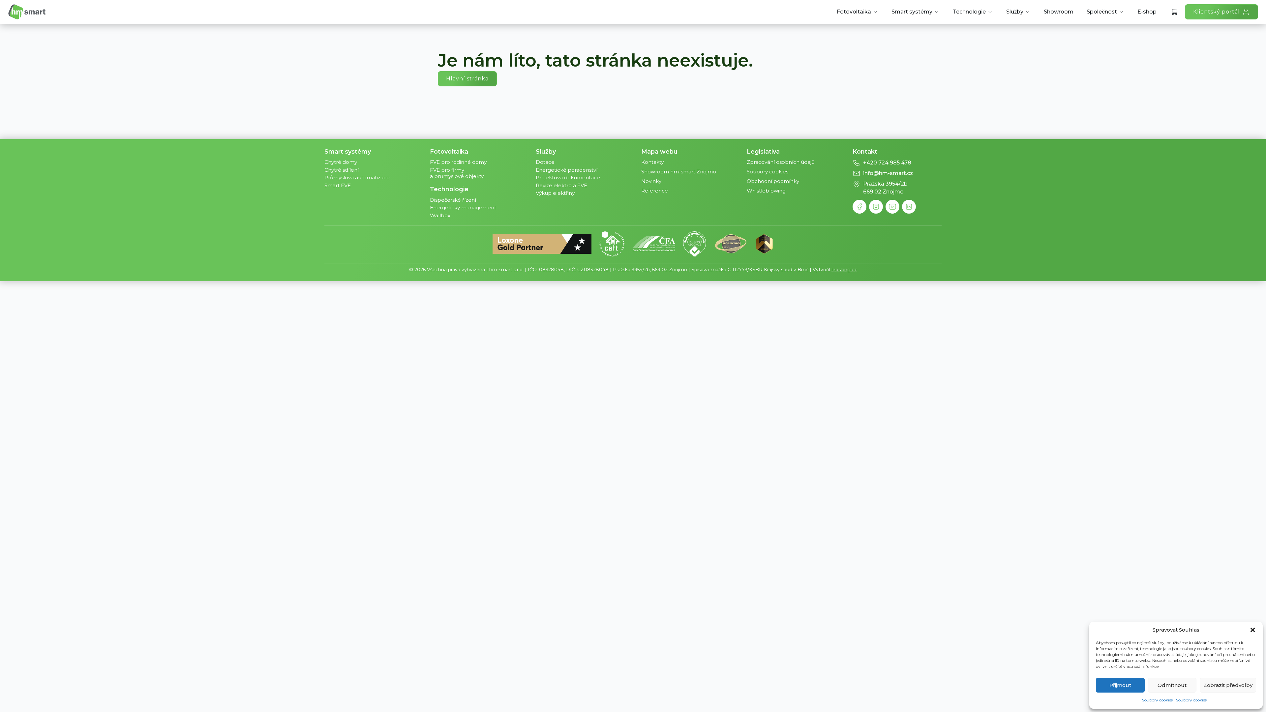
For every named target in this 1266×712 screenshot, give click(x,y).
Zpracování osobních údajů (781, 162)
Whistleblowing (766, 191)
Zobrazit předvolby (1227, 685)
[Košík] (1174, 12)
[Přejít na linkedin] (909, 207)
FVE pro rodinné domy (458, 162)
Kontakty (652, 162)
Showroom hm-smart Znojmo (678, 171)
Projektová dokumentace (568, 177)
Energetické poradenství (566, 170)
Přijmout (1120, 685)
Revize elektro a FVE (561, 185)
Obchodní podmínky (773, 181)
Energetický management (463, 207)
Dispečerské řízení (453, 200)
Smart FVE (337, 185)
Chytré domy (340, 162)
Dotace (545, 162)
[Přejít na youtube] (892, 207)
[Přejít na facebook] (859, 207)
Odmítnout (1172, 685)
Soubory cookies (1157, 699)
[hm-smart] (27, 12)
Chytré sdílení (341, 170)
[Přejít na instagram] (876, 207)
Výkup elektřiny (555, 193)
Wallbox (440, 215)
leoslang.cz (844, 270)
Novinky (651, 181)
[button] (1253, 630)
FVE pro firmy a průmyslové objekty (457, 173)
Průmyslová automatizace (357, 177)
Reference (654, 191)
